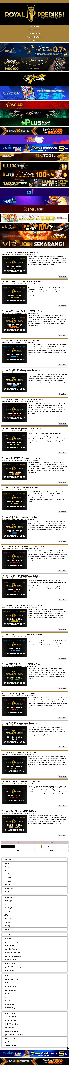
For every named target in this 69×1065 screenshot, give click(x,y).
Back (51, 842)
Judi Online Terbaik (10, 1045)
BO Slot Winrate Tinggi (11, 1024)
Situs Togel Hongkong (11, 1031)
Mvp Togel (7, 877)
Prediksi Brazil (31, 254)
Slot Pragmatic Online (11, 976)
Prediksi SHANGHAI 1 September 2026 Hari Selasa (21, 429)
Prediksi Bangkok (31, 372)
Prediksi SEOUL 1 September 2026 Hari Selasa (20, 517)
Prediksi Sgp (30, 342)
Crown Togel (8, 901)
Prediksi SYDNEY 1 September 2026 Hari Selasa (20, 488)
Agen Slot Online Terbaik (11, 979)
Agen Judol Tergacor (10, 1042)
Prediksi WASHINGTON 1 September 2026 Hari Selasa (23, 546)
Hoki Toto (7, 935)
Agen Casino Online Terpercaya (13, 1035)
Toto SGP (7, 997)
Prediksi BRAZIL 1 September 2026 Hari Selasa (20, 252)
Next (18, 850)
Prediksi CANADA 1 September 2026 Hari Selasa (20, 693)
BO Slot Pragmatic (10, 970)
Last (51, 850)
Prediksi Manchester (32, 460)
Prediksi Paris (30, 725)
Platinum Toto (8, 888)
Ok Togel (7, 870)
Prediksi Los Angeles (32, 636)
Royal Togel (8, 885)
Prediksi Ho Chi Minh (32, 401)
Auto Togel (7, 874)
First (18, 842)
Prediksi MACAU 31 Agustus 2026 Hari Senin (19, 811)
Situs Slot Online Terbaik (12, 1020)
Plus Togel (7, 926)
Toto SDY (7, 1001)
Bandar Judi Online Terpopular (13, 956)
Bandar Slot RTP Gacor (11, 1017)
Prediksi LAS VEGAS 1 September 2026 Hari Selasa (22, 282)
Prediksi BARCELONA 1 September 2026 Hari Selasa (22, 605)
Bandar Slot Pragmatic (11, 949)
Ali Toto (6, 915)
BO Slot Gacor (8, 983)
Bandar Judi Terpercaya (11, 1038)
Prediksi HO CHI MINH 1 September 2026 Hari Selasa (22, 399)
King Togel (7, 929)
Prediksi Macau (31, 813)
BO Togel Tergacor (10, 963)
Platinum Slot (8, 897)
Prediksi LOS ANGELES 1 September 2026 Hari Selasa (22, 635)
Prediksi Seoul (30, 519)
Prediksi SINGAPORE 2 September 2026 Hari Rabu (21, 340)
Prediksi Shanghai (32, 430)
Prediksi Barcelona (32, 607)
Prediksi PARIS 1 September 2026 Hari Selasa (19, 723)
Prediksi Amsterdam (32, 313)
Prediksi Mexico (31, 754)
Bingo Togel (8, 908)
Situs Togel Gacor (9, 1004)
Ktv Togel (7, 867)
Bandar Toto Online (10, 990)
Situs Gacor (8, 938)
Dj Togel (6, 863)
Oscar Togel (8, 904)
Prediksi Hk (30, 783)
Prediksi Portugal (31, 666)
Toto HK (6, 994)
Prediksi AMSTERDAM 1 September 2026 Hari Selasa (22, 311)
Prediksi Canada (31, 695)
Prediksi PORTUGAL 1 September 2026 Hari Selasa (21, 664)
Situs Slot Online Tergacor (12, 952)
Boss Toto (7, 918)
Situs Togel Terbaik (10, 960)
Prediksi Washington (32, 548)
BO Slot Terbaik (9, 945)
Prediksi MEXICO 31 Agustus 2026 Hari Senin (19, 752)
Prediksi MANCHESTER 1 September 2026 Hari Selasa (23, 458)
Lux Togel (7, 911)
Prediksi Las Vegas (32, 283)
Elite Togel (7, 881)
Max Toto (7, 922)
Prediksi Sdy (30, 489)
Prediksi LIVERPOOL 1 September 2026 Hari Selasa (21, 576)
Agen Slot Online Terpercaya (13, 967)
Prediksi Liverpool (32, 578)
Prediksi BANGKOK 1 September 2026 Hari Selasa (21, 370)
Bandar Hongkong (9, 1027)
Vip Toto (7, 892)
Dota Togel (7, 860)
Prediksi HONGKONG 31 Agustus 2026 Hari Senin (21, 782)
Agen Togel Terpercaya (11, 942)
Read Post (62, 276)
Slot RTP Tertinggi (10, 1008)
